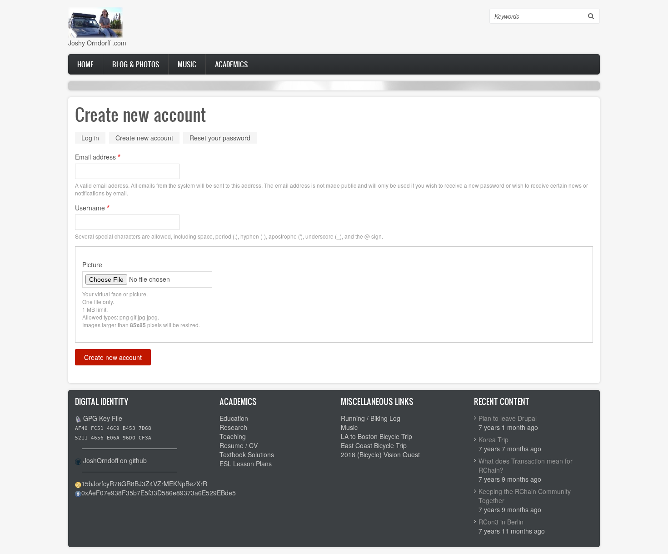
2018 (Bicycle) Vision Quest (380, 454)
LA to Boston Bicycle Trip (376, 436)
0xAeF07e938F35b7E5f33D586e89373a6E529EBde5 (158, 492)
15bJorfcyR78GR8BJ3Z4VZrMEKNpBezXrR (144, 483)
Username (90, 207)
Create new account (147, 138)
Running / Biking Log (370, 418)
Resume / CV (238, 445)
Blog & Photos (135, 64)
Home (85, 64)
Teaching (232, 436)
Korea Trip (493, 439)
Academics (231, 64)
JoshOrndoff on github (115, 460)
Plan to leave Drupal (508, 418)
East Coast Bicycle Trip (374, 445)
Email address (95, 156)
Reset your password (219, 137)
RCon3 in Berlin (501, 521)
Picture (92, 264)
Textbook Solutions (246, 454)
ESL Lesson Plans (245, 463)
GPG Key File (102, 418)
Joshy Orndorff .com (97, 42)
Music (187, 64)
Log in (90, 137)
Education (233, 418)
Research (233, 427)
